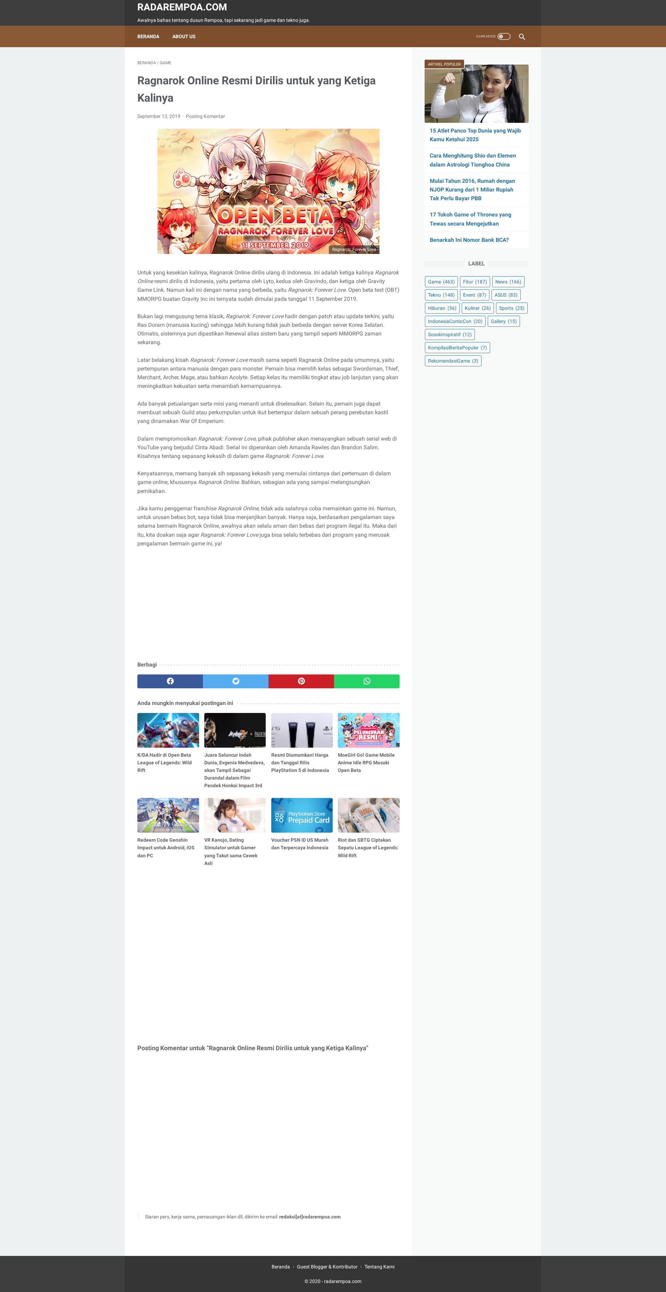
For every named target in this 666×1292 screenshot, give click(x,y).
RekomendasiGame (453, 361)
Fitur (475, 281)
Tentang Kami (379, 1266)
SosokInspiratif (450, 334)
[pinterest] (301, 681)
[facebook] (170, 681)
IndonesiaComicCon (455, 321)
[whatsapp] (367, 681)
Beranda (148, 36)
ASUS (506, 295)
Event (474, 295)
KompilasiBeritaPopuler (457, 347)
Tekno (441, 295)
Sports (511, 308)
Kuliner (478, 308)
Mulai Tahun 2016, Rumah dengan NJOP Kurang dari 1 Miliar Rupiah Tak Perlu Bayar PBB (472, 190)
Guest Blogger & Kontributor (327, 1266)
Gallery (504, 321)
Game (441, 281)
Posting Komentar (205, 116)
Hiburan (442, 308)
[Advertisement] (268, 604)
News (508, 281)
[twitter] (235, 681)
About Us (184, 36)
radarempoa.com (182, 7)
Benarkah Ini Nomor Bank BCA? (469, 240)
